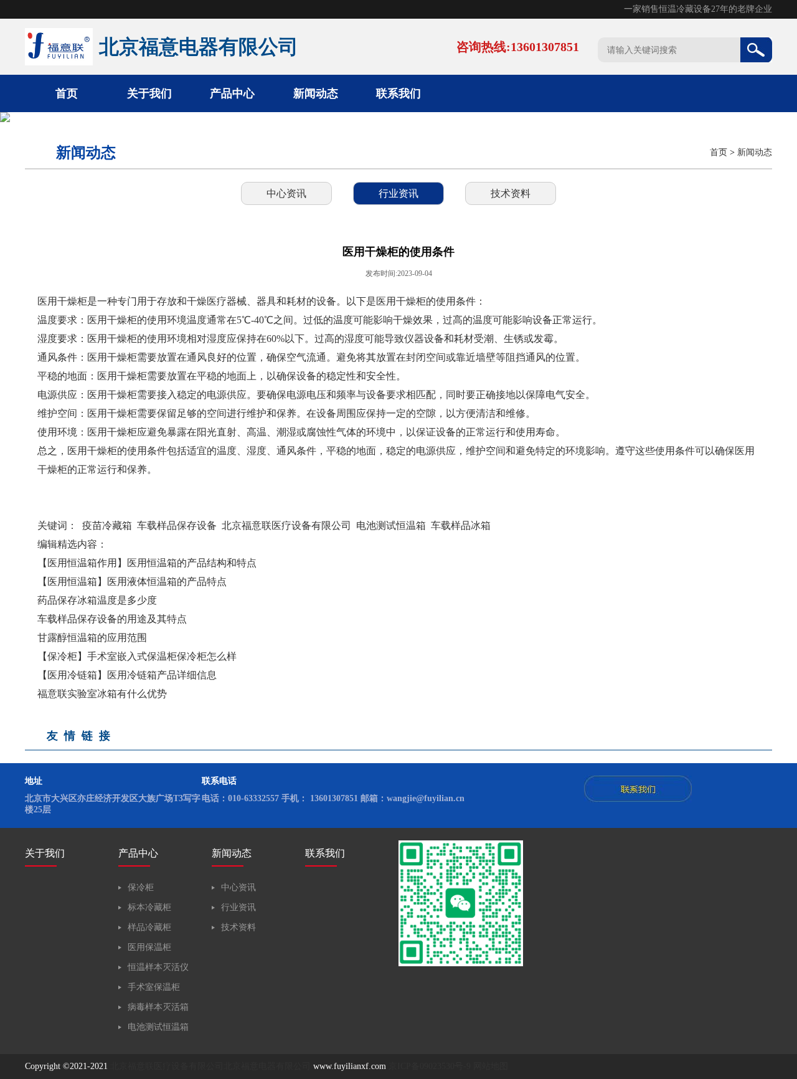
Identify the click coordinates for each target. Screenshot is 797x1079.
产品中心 (232, 93)
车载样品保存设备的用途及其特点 (112, 619)
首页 (66, 93)
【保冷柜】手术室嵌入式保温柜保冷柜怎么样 (137, 656)
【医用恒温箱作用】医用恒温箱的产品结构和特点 (147, 563)
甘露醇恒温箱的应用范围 (92, 637)
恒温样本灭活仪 (158, 967)
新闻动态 (315, 93)
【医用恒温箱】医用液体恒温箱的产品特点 (132, 581)
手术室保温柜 (154, 987)
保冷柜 (141, 887)
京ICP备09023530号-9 (430, 1066)
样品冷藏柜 (149, 927)
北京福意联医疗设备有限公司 (286, 525)
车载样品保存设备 (177, 525)
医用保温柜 (149, 947)
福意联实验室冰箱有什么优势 (102, 693)
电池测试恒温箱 (391, 525)
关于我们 (149, 93)
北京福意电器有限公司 (267, 1066)
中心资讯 (286, 193)
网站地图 (490, 1066)
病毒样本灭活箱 (158, 1007)
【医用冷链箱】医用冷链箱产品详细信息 (127, 675)
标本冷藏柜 (149, 907)
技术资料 (511, 193)
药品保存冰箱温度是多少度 (97, 600)
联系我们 (398, 93)
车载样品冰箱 (461, 525)
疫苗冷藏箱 (107, 525)
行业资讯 (398, 193)
